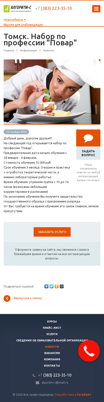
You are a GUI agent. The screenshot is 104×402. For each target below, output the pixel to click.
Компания (52, 359)
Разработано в (73, 394)
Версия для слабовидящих (23, 24)
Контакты (52, 365)
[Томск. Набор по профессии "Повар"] (52, 62)
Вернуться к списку (28, 298)
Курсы (52, 321)
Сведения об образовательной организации (52, 340)
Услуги (52, 334)
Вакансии (52, 353)
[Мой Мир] (62, 286)
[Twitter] (51, 286)
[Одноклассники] (57, 286)
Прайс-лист (52, 327)
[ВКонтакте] (46, 286)
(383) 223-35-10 (53, 8)
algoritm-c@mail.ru (55, 382)
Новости (52, 346)
